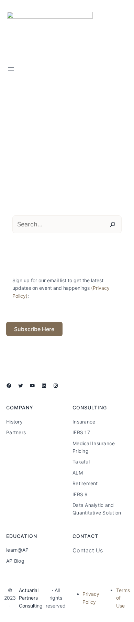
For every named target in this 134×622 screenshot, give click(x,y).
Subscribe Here (34, 329)
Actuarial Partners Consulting (31, 598)
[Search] (112, 224)
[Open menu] (11, 69)
